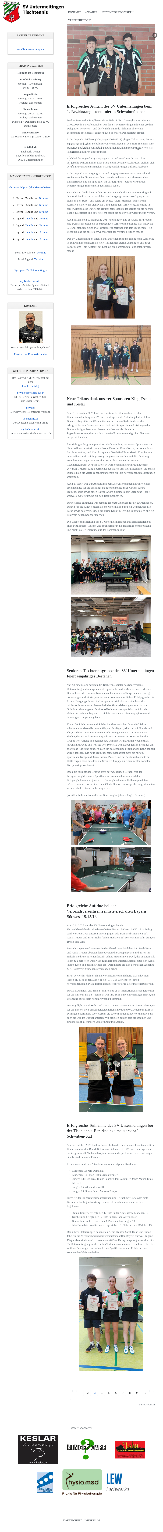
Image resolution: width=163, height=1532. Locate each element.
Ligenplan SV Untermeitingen (30, 270)
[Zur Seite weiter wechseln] (151, 1391)
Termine (43, 198)
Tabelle (29, 198)
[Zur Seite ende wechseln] (69, 1399)
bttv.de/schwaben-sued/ (30, 392)
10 (144, 1392)
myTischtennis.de (30, 281)
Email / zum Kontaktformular (30, 354)
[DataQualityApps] (34, 11)
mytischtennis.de (30, 429)
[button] (113, 144)
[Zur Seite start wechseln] (69, 1391)
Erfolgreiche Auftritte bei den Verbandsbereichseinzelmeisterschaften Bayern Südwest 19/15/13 (106, 911)
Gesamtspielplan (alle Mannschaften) (30, 187)
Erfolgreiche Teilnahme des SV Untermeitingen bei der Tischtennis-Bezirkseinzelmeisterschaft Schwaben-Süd (110, 1131)
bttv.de (30, 407)
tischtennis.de (30, 418)
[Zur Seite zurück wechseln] (74, 1391)
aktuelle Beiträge (30, 386)
